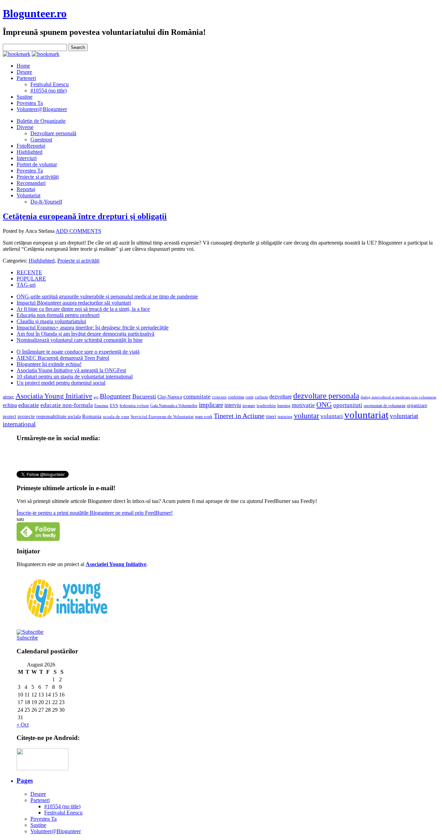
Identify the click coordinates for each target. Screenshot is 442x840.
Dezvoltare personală (53, 133)
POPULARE (31, 278)
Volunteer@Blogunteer (42, 109)
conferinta (236, 397)
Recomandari (31, 183)
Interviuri (27, 158)
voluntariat (366, 414)
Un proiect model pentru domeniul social (61, 383)
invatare (248, 405)
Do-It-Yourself (46, 202)
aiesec (8, 396)
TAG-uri (26, 285)
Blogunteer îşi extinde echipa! (49, 364)
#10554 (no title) (48, 90)
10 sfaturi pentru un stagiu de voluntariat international (75, 376)
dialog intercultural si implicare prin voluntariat (398, 397)
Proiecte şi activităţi (38, 177)
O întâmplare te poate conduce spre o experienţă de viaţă (78, 352)
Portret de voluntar (37, 164)
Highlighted (29, 152)
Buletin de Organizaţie (41, 121)
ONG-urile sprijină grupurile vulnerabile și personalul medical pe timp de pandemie (107, 296)
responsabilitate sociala (58, 416)
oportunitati (347, 405)
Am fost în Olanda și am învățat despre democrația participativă (85, 334)
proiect (9, 416)
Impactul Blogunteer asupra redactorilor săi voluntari (74, 303)
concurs (219, 396)
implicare (211, 404)
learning (283, 405)
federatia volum (134, 405)
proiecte (26, 416)
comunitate (197, 396)
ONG (324, 405)
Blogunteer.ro (35, 13)
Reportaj (26, 189)
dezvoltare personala (326, 396)
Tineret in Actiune (239, 415)
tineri (271, 416)
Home (23, 66)
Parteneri (26, 78)
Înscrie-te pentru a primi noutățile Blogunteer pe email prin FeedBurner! (95, 513)
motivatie (303, 405)
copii (249, 397)
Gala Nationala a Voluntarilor (174, 405)
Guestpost (41, 139)
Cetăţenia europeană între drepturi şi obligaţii (85, 216)
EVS (114, 405)
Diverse (25, 127)
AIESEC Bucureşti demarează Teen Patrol (63, 358)
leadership (266, 405)
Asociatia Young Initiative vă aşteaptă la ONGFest (71, 370)
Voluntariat (28, 195)
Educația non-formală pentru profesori (58, 315)
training (285, 416)
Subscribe (27, 638)
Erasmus (101, 406)
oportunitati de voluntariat (384, 405)
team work (203, 416)
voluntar (306, 416)
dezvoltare (280, 396)
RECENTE (29, 272)
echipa (10, 405)
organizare (417, 405)
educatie (28, 405)
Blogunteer (115, 396)
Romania (92, 416)
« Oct (23, 725)
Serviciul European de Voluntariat (162, 416)
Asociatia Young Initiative (54, 396)
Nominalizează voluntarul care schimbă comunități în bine (80, 340)
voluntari (331, 416)
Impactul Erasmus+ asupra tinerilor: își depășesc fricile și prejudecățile (93, 327)
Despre (24, 72)
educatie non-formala (66, 405)
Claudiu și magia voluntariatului (51, 321)
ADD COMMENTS (78, 231)
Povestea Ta (30, 103)
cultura (261, 396)
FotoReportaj (31, 146)
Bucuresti (144, 396)
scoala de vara (116, 416)
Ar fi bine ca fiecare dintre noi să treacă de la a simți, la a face (83, 309)
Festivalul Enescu (49, 84)
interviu (232, 405)
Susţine (24, 97)
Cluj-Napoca (169, 396)
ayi (96, 397)
